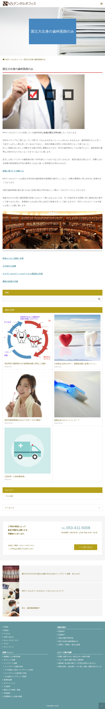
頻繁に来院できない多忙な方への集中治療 (74, 656)
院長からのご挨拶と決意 (13, 258)
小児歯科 (7, 686)
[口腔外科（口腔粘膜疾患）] (27, 451)
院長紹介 (61, 631)
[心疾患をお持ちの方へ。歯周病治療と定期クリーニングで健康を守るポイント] (77, 338)
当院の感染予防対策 (65, 638)
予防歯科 (7, 693)
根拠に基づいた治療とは (13, 171)
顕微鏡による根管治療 (12, 656)
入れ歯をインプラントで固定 (16, 676)
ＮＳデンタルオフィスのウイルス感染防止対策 (23, 274)
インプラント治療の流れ (14, 666)
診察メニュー (8, 652)
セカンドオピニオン (11, 640)
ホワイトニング (9, 683)
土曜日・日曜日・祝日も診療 (69, 645)
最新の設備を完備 (10, 281)
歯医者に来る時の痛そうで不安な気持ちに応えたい (77, 663)
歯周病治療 (8, 680)
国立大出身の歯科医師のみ (68, 641)
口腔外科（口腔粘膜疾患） (15, 476)
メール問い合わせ (85, 547)
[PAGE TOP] (102, 706)
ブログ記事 (9, 496)
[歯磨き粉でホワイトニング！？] (77, 394)
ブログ (6, 644)
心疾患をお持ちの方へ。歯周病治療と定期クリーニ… (75, 364)
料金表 (6, 630)
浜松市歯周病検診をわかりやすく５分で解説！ (23, 420)
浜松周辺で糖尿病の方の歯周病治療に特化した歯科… (26, 363)
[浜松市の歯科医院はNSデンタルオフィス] (19, 3)
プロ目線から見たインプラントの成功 (19, 670)
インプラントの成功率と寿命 (16, 673)
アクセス (7, 634)
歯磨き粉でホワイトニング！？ (66, 420)
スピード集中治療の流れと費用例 (70, 660)
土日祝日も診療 (9, 266)
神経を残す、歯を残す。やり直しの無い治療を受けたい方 (80, 666)
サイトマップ (9, 647)
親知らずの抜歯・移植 (12, 690)
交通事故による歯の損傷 (13, 696)
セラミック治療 (9, 660)
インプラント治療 (10, 663)
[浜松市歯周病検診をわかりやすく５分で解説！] (27, 394)
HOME (6, 627)
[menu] (101, 3)
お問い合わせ (9, 637)
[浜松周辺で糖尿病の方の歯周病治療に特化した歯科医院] (27, 338)
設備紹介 (61, 635)
